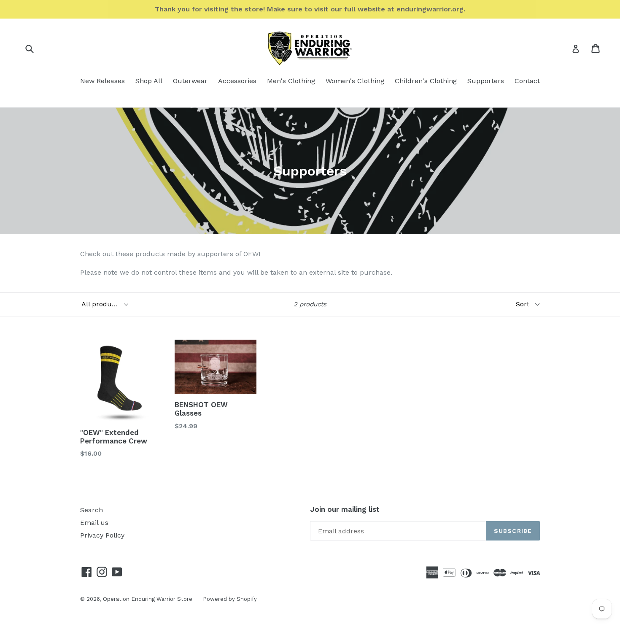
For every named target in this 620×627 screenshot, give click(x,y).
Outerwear (190, 81)
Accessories (237, 81)
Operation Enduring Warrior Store (147, 599)
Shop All (148, 81)
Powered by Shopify (230, 599)
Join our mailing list (345, 509)
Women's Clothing (355, 81)
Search (91, 510)
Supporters (485, 81)
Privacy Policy (102, 535)
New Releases (102, 81)
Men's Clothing (291, 81)
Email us (94, 523)
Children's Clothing (426, 81)
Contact (527, 81)
